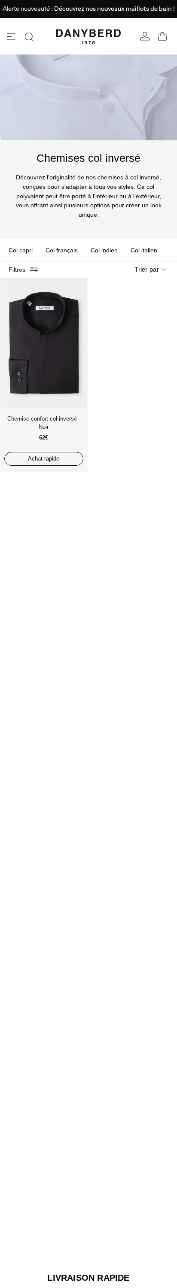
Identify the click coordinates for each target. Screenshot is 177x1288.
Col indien (104, 250)
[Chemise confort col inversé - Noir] (44, 343)
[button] (29, 37)
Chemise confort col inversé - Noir (43, 422)
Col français (62, 250)
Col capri (21, 250)
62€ (43, 437)
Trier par (146, 269)
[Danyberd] (88, 37)
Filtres (17, 269)
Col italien (144, 250)
